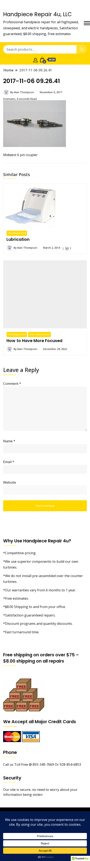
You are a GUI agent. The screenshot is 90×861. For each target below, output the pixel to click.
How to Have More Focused (34, 341)
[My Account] (35, 59)
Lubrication (18, 239)
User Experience (39, 334)
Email (8, 462)
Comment (12, 383)
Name (9, 441)
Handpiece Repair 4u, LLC (37, 14)
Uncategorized (17, 233)
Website (9, 482)
